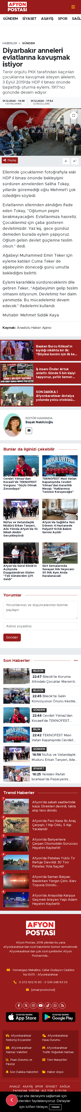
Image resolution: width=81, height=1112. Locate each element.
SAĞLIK (65, 1086)
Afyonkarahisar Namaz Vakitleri (19, 1050)
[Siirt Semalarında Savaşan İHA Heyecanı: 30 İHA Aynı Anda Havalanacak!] (60, 552)
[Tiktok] (48, 1005)
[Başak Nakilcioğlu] (12, 425)
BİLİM (36, 729)
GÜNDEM (10, 19)
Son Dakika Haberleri (24, 1072)
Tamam (55, 1107)
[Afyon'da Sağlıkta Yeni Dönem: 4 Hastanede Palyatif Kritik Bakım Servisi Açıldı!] (60, 509)
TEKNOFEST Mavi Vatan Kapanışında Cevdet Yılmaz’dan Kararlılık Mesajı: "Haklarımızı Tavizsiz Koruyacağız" (59, 485)
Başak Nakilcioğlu (39, 422)
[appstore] (22, 1018)
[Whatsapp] (55, 1005)
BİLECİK (38, 671)
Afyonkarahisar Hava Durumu (55, 1037)
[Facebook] (19, 1005)
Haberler (10, 43)
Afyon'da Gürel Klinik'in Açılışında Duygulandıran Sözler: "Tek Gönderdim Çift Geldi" (20, 573)
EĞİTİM (34, 1090)
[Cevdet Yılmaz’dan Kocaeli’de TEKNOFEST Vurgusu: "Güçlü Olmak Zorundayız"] (21, 465)
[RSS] (62, 1005)
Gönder (12, 637)
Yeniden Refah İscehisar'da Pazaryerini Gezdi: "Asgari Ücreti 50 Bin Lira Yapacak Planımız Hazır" (54, 777)
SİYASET (29, 19)
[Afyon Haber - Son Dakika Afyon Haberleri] (17, 6)
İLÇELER (60, 1090)
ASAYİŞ (47, 19)
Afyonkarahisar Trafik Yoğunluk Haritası (58, 1050)
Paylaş (12, 160)
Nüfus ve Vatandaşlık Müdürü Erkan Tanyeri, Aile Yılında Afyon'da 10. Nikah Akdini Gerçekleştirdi (20, 529)
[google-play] (58, 1018)
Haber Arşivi (55, 1072)
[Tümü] (76, 660)
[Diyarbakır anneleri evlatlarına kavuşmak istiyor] (40, 132)
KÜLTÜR (47, 1090)
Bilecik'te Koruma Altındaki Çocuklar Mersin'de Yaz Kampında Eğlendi (54, 679)
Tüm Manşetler (57, 1059)
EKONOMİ (20, 1090)
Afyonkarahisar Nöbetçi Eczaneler (18, 1037)
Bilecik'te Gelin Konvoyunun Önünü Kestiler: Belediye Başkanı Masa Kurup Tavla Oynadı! (54, 699)
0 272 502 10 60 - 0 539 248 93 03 (43, 982)
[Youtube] (40, 1005)
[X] (26, 1005)
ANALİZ (14, 1086)
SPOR (62, 19)
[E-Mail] (29, 431)
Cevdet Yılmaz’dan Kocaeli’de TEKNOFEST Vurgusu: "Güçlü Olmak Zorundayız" (52, 718)
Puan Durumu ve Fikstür (19, 1062)
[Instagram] (33, 1005)
